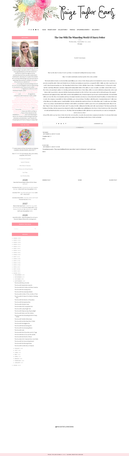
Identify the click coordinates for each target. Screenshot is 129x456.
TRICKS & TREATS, (29, 97)
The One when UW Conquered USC (24, 306)
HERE (35, 189)
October (18, 279)
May (16, 354)
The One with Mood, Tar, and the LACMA (25, 334)
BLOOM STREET (22, 104)
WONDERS (26, 102)
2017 (15, 256)
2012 (15, 267)
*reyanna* (45, 132)
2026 (15, 238)
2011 (15, 269)
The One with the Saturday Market (23, 292)
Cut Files (25, 172)
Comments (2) (98, 123)
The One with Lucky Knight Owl (23, 308)
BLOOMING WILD (16, 101)
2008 (15, 365)
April (17, 356)
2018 (15, 254)
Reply (44, 138)
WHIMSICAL (21, 106)
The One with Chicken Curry (22, 304)
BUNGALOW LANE (17, 102)
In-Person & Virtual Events (25, 169)
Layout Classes (25, 162)
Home (80, 180)
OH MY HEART (19, 107)
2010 (15, 271)
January (18, 362)
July (16, 350)
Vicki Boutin (20, 209)
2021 (15, 248)
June (16, 352)
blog (44, 29)
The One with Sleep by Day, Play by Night (25, 311)
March (17, 358)
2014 (15, 262)
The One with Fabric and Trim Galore (24, 313)
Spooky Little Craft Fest (31, 197)
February (18, 360)
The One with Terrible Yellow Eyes (23, 319)
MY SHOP (21, 114)
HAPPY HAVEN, (20, 97)
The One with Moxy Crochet (22, 283)
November (18, 277)
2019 (15, 252)
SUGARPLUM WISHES (29, 99)
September (19, 281)
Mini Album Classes (25, 165)
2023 (15, 244)
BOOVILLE (29, 90)
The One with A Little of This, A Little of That (26, 294)
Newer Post (47, 180)
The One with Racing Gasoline (22, 302)
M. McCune (46, 145)
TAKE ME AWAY (27, 107)
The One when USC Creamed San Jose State (26, 339)
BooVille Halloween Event (28, 192)
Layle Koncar (29, 209)
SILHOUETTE (17, 113)
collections (62, 29)
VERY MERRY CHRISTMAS (26, 92)
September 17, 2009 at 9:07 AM (51, 146)
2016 (15, 258)
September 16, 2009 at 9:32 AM (51, 133)
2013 (15, 264)
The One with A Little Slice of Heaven (24, 345)
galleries (95, 29)
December (18, 274)
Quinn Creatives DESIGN (75, 454)
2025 (15, 240)
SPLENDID (35, 101)
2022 (15, 246)
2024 (15, 242)
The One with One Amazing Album (23, 328)
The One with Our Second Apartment (24, 341)
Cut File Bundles (25, 176)
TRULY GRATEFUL (31, 104)
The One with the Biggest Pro (22, 323)
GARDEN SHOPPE (27, 101)
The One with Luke (19, 330)
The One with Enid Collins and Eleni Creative (26, 287)
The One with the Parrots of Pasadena (24, 299)
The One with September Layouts (23, 285)
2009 (15, 273)
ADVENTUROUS (19, 99)
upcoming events (83, 29)
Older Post (113, 180)
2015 (15, 260)
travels (72, 29)
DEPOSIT (25, 184)
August (17, 348)
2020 (15, 250)
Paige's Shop (52, 29)
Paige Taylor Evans (54, 454)
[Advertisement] (25, 395)
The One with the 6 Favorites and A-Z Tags (26, 332)
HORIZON (14, 106)
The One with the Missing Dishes (23, 343)
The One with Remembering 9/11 (23, 325)
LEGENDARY (24, 94)
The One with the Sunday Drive (23, 289)
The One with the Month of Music (23, 336)
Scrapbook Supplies (25, 158)
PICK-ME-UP (28, 106)
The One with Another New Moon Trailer (25, 321)
